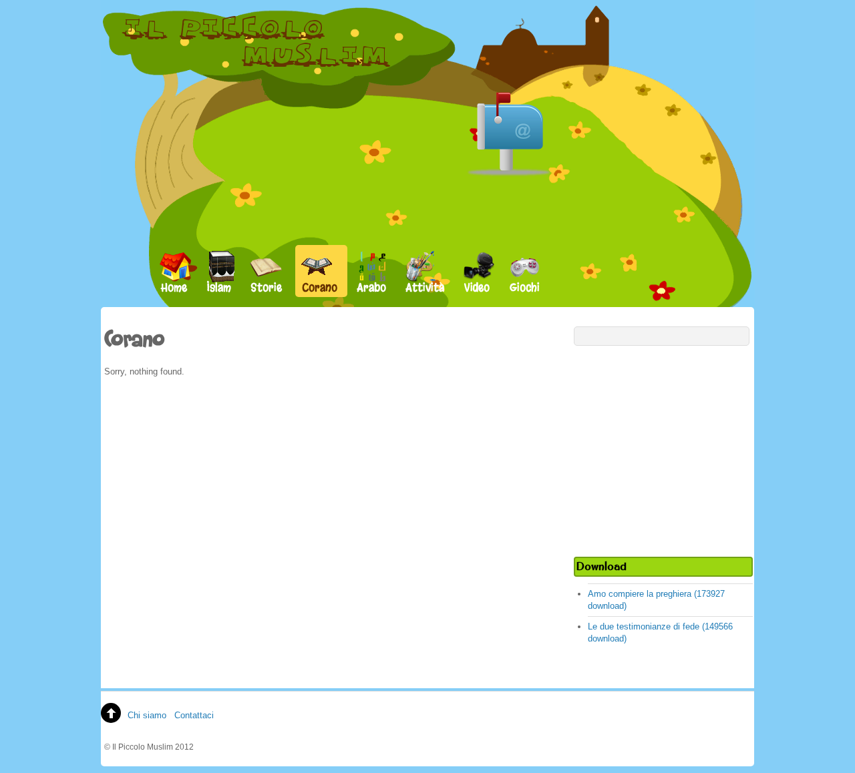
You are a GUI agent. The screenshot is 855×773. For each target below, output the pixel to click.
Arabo (371, 287)
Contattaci (194, 715)
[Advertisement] (663, 449)
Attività (425, 287)
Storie (266, 287)
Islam (219, 287)
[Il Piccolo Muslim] (257, 66)
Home (174, 287)
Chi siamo (147, 715)
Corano (319, 287)
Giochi (525, 287)
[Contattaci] (509, 118)
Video (477, 287)
